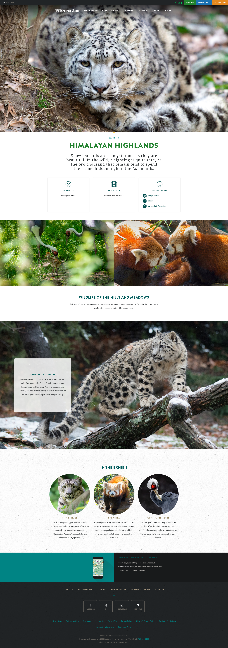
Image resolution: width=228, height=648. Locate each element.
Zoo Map (68, 590)
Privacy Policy (126, 621)
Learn (156, 10)
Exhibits (114, 138)
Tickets (220, 2)
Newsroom (87, 621)
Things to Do (90, 10)
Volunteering (86, 590)
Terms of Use (112, 621)
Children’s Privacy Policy (145, 621)
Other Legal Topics (124, 627)
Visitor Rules (57, 621)
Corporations (118, 590)
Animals (130, 10)
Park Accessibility (72, 621)
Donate (190, 2)
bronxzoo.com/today (126, 566)
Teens (102, 590)
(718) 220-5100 (143, 639)
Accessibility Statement (105, 627)
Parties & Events (141, 590)
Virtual (143, 10)
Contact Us (99, 621)
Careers (160, 590)
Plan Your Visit (111, 10)
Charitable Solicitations (167, 621)
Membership (204, 2)
